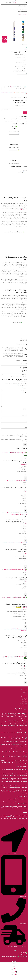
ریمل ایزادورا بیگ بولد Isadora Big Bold (15, 487)
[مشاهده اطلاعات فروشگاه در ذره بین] (24, 952)
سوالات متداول (24, 699)
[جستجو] (2, 5)
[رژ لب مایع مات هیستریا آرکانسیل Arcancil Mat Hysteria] (14, 598)
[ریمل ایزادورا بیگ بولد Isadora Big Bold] (17, 480)
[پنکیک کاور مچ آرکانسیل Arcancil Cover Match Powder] (15, 656)
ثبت (25, 112)
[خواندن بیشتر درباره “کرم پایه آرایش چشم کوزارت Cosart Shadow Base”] (25, 595)
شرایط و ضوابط (24, 701)
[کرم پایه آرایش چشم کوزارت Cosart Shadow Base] (14, 569)
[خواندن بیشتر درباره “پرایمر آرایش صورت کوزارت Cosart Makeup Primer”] (25, 567)
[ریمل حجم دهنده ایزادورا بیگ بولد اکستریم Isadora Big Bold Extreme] (14, 513)
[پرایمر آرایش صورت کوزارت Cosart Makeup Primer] (15, 542)
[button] (25, 478)
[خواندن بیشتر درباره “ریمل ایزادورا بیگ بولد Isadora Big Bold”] (25, 510)
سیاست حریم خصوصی (23, 704)
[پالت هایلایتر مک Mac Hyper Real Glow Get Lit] (14, 453)
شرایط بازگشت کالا (23, 703)
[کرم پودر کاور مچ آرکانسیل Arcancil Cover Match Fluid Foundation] (14, 629)
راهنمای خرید (25, 698)
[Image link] (14, 950)
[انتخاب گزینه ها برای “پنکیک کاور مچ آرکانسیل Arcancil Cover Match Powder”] (25, 682)
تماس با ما (25, 692)
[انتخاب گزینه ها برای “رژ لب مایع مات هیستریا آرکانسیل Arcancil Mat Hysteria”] (25, 626)
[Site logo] (14, 1)
